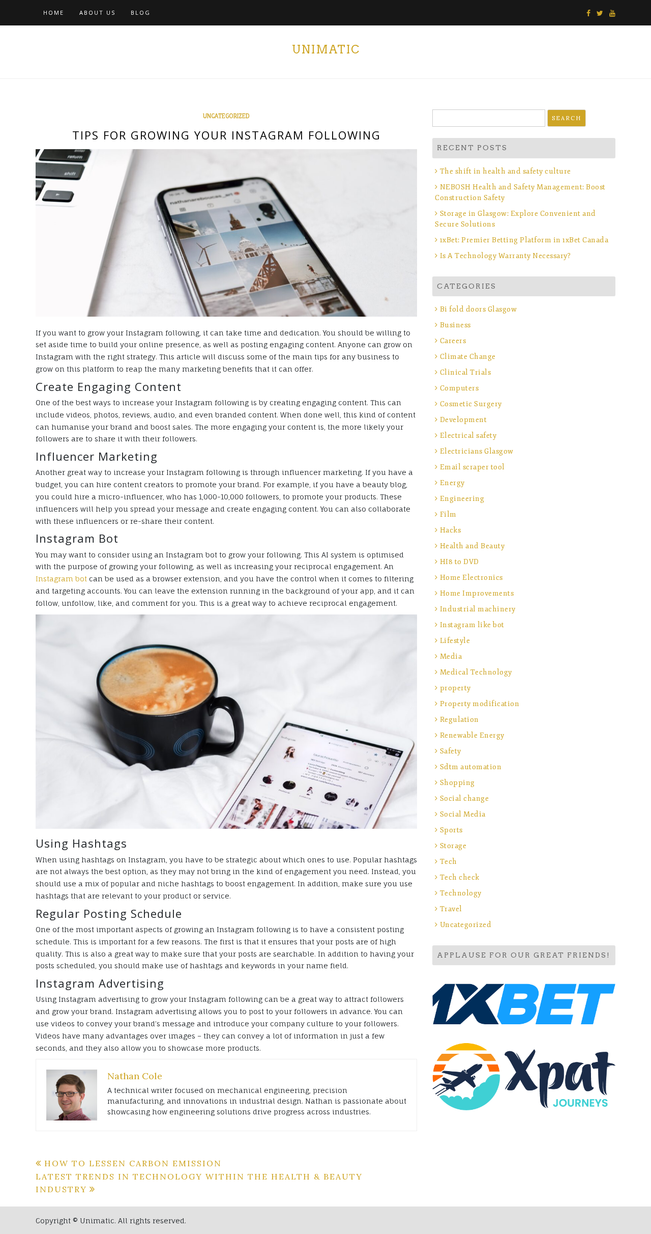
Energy (452, 483)
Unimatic (326, 49)
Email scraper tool (472, 467)
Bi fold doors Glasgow (478, 309)
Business (455, 325)
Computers (459, 388)
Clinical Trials (465, 372)
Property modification (479, 703)
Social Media (463, 814)
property (455, 688)
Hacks (450, 530)
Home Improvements (477, 593)
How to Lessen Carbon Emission (133, 1163)
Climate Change (468, 356)
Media (451, 656)
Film (448, 514)
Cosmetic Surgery (471, 404)
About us (97, 12)
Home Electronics (471, 577)
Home (53, 12)
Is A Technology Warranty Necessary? (505, 255)
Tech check (460, 877)
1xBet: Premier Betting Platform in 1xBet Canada (524, 240)
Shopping (457, 782)
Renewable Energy (472, 735)
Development (463, 419)
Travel (451, 909)
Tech (448, 861)
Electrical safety (468, 435)
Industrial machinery (478, 609)
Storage (453, 846)
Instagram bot (61, 578)
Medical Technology (476, 672)
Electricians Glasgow (477, 451)
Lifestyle (455, 640)
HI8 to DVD (459, 561)
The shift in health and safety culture (505, 171)
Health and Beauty (472, 546)
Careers (453, 340)
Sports (451, 830)
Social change (464, 798)
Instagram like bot (472, 625)
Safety (450, 751)
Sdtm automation (470, 767)
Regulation (459, 719)
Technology (461, 893)
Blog (141, 12)
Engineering (462, 498)
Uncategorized (226, 116)
